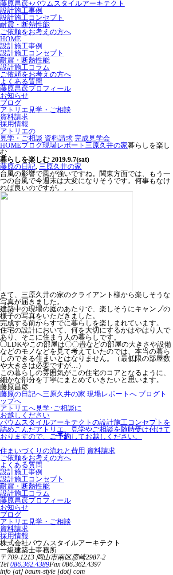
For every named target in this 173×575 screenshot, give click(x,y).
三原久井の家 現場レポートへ (90, 394)
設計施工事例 (21, 10)
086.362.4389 (29, 564)
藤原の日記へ (21, 394)
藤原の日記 (17, 166)
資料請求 (58, 138)
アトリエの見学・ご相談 (21, 134)
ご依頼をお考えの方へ (35, 31)
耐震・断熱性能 (25, 24)
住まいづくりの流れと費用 (42, 450)
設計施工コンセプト (32, 17)
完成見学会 (92, 138)
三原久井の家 (60, 166)
